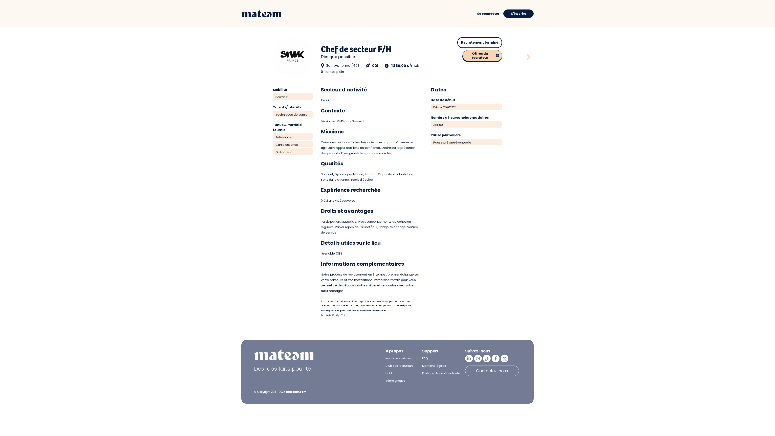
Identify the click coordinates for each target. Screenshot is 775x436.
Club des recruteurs (399, 366)
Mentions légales (434, 366)
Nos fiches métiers (398, 358)
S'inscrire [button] (518, 14)
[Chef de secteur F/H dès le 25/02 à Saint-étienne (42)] (529, 57)
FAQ (425, 358)
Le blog (390, 373)
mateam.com (296, 392)
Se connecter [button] (488, 14)
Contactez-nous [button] (492, 371)
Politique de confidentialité (441, 373)
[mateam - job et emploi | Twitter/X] (504, 358)
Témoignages (395, 381)
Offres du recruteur (480, 55)
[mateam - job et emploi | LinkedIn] (469, 358)
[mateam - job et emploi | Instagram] (478, 358)
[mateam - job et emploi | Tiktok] (487, 358)
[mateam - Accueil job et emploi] (261, 13)
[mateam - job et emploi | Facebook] (496, 358)
